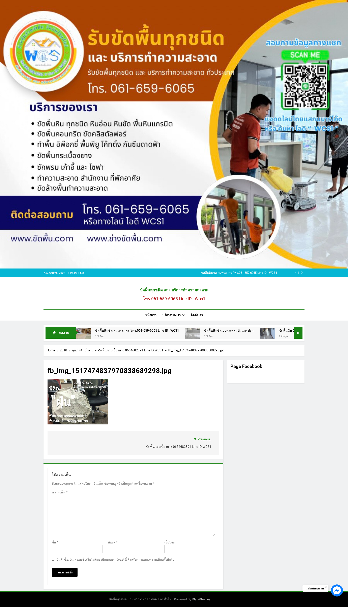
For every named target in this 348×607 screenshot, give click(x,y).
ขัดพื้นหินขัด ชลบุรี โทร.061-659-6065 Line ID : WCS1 (275, 330)
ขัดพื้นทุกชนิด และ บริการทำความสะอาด (174, 290)
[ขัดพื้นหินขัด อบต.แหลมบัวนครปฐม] (150, 335)
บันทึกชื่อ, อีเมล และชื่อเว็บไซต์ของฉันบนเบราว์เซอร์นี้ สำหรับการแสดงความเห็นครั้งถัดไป (115, 559)
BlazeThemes (201, 599)
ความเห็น (59, 492)
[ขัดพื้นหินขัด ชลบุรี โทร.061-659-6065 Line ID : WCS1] (225, 335)
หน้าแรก (150, 315)
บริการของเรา (172, 315)
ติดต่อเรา (197, 315)
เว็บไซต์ (169, 542)
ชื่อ (55, 542)
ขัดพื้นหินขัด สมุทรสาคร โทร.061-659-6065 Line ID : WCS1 (95, 330)
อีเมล (112, 542)
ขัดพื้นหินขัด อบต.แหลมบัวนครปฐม (254, 273)
